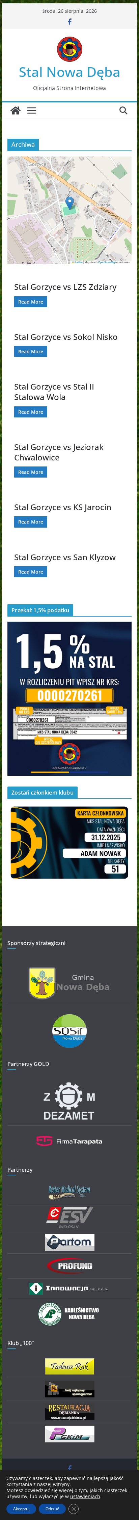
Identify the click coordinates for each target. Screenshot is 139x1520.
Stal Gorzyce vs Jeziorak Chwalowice (59, 452)
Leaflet (79, 262)
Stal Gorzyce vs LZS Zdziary (65, 286)
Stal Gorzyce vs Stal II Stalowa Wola (54, 391)
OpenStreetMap (107, 262)
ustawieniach (85, 1496)
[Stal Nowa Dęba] (15, 110)
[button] (69, 203)
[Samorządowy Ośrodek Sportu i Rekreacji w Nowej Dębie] (69, 1018)
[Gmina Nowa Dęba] (69, 971)
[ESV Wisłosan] (69, 1211)
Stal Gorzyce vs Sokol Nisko (66, 336)
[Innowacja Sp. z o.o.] (69, 1285)
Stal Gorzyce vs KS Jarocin (62, 506)
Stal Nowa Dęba (69, 71)
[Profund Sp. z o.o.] (69, 1260)
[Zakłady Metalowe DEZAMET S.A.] (69, 1083)
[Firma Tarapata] (69, 1132)
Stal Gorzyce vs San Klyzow (65, 557)
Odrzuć (52, 1509)
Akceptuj (21, 1509)
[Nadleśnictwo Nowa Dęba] (69, 1306)
